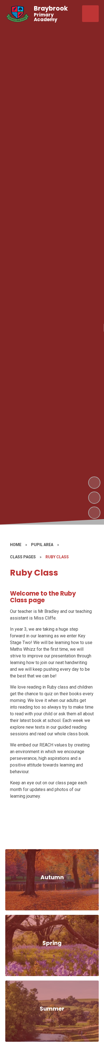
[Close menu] (90, 13)
